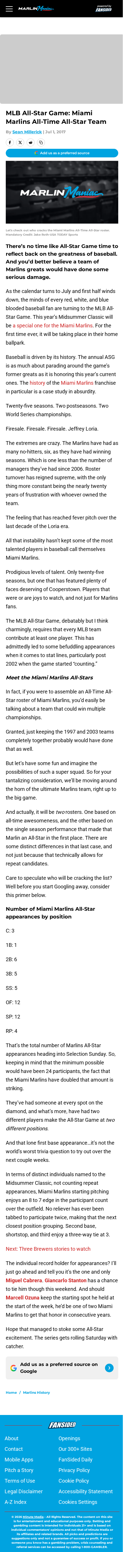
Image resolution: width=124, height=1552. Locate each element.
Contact (14, 1449)
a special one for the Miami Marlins (53, 325)
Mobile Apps (19, 1460)
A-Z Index (16, 1502)
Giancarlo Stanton (66, 1280)
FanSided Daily (76, 1460)
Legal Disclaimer (24, 1491)
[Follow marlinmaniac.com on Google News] (109, 1368)
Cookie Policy (74, 1481)
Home (11, 1392)
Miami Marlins (77, 383)
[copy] (41, 142)
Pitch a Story (19, 1470)
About (11, 1438)
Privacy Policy (74, 1470)
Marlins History (36, 1392)
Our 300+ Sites (75, 1449)
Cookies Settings (78, 1502)
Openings (69, 1438)
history (37, 383)
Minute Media (33, 1517)
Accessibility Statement (86, 1491)
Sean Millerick (27, 131)
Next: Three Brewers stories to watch (48, 1249)
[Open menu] (9, 8)
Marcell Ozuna (23, 1298)
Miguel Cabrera (24, 1280)
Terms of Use (20, 1481)
